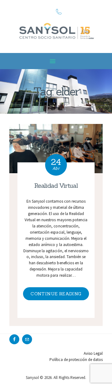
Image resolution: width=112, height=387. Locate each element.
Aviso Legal (93, 353)
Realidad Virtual (56, 185)
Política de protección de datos (76, 359)
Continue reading (55, 294)
